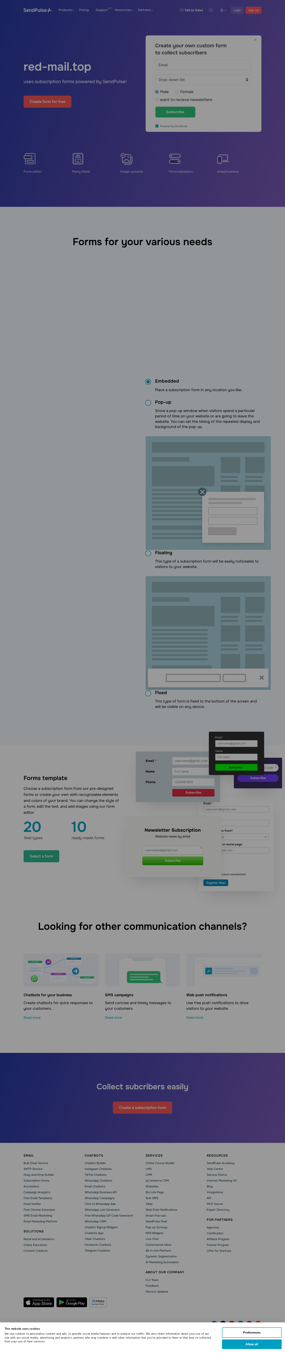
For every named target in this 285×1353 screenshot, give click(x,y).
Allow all (252, 1344)
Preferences (252, 1332)
